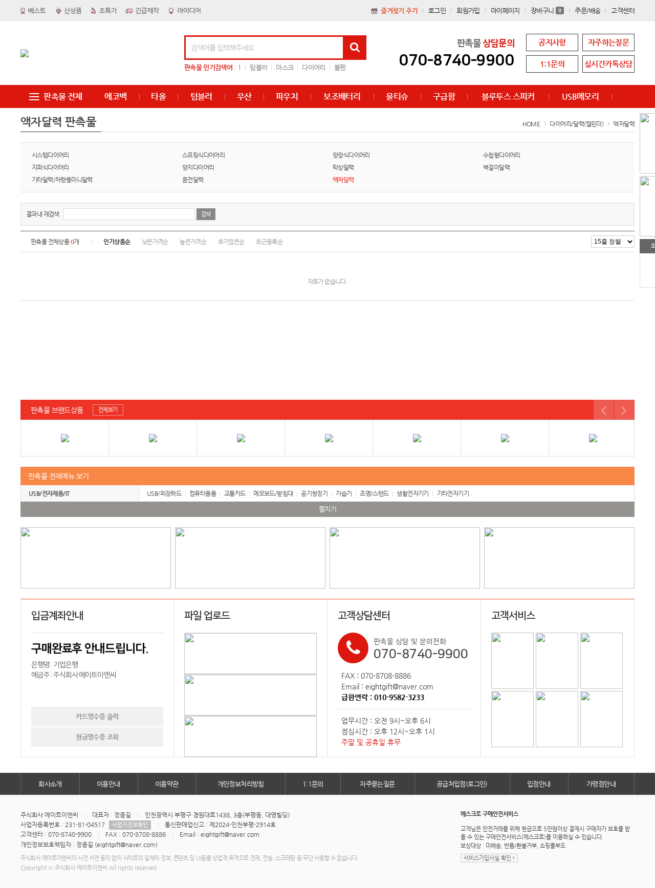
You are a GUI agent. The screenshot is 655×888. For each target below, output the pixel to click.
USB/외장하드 (164, 493)
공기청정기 (314, 493)
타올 (158, 96)
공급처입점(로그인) (462, 784)
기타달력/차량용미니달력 (62, 179)
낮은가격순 (155, 241)
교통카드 (235, 493)
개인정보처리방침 (240, 784)
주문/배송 (587, 10)
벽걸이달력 (496, 167)
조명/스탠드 (374, 493)
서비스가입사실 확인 (488, 858)
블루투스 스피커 (508, 96)
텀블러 (258, 67)
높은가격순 (193, 241)
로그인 (437, 10)
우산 (244, 96)
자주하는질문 (608, 42)
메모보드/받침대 (273, 493)
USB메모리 (580, 96)
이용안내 (108, 784)
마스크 (284, 67)
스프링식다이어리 (203, 155)
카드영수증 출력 (97, 716)
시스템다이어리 (50, 155)
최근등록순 (269, 241)
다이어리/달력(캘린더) (576, 123)
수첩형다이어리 (501, 155)
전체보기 (108, 409)
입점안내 (539, 784)
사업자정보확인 (130, 824)
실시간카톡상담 (608, 63)
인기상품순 (116, 241)
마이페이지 (505, 10)
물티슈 (397, 96)
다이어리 (313, 67)
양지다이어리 (198, 167)
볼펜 (340, 67)
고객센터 (623, 10)
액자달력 (624, 123)
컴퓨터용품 (202, 493)
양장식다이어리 (351, 155)
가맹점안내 (601, 784)
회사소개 (50, 784)
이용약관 (167, 784)
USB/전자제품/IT (49, 493)
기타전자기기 (453, 493)
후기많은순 (231, 241)
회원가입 (468, 10)
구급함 (444, 96)
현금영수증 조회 (97, 737)
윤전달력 (193, 179)
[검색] (354, 47)
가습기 (344, 493)
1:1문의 (552, 63)
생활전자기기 (412, 493)
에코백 (115, 96)
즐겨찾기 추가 (399, 10)
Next (624, 410)
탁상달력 (343, 167)
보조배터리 (341, 96)
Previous (604, 410)
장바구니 (546, 10)
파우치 (287, 96)
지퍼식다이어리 (50, 167)
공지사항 (552, 42)
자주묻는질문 (377, 784)
